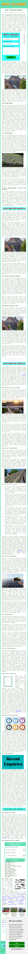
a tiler (13, 895)
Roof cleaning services (18, 825)
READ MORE (20, 550)
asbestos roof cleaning (7, 695)
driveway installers (13, 897)
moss (19, 111)
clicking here (5, 837)
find (6, 814)
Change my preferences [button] (17, 949)
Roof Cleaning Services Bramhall (11, 840)
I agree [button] (16, 943)
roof (13, 279)
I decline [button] (17, 946)
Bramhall (24, 375)
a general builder (12, 904)
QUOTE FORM (18, 710)
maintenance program (7, 65)
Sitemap (3, 942)
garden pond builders (7, 898)
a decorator (20, 903)
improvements (10, 881)
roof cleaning (5, 89)
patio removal (20, 899)
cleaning (12, 252)
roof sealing (14, 625)
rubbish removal (21, 896)
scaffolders (11, 902)
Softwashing (14, 501)
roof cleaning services (18, 700)
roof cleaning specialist (13, 892)
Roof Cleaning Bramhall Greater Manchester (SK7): (14, 14)
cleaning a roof (20, 783)
